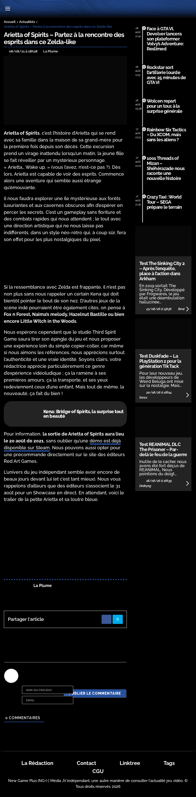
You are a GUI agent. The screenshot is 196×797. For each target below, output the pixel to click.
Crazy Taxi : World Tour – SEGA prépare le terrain (164, 202)
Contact (86, 763)
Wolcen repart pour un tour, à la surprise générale (164, 106)
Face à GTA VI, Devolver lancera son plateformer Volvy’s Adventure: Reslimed (165, 38)
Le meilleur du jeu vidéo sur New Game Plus (98, 9)
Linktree (130, 763)
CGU (98, 771)
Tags (169, 763)
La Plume (42, 585)
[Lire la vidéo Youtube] (65, 541)
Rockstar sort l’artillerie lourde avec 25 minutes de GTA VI (166, 75)
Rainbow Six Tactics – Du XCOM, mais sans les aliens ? (166, 135)
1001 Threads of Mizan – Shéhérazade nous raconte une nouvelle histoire (166, 168)
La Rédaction (37, 763)
